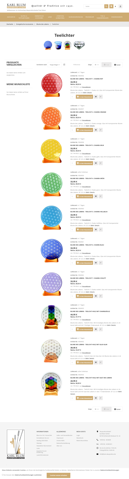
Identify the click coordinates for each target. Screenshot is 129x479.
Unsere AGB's (60, 440)
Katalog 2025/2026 (42, 440)
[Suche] (106, 6)
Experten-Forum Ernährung (41, 451)
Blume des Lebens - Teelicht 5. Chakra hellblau (89, 212)
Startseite (10, 24)
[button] (96, 97)
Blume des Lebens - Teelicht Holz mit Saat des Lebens (91, 378)
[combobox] (94, 6)
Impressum (60, 438)
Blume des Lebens (42, 24)
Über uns (59, 446)
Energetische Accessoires (24, 24)
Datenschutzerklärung (63, 443)
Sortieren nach (42, 64)
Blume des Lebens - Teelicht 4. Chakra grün (87, 178)
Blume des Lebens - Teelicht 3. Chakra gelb (87, 145)
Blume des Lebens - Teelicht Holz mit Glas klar (88, 344)
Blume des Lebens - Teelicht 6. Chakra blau (87, 245)
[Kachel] (117, 64)
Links (38, 448)
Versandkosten (86, 87)
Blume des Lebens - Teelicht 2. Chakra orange (88, 112)
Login (78, 435)
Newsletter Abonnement (44, 446)
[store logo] (16, 6)
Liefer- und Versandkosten (64, 435)
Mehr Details (87, 93)
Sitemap (39, 443)
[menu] (64, 17)
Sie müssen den (23, 475)
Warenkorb (79, 438)
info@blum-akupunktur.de (108, 454)
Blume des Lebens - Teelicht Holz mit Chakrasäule (90, 311)
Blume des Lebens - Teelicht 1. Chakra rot (86, 79)
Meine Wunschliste (82, 440)
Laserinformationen (42, 455)
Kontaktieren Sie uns (43, 438)
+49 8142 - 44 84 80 (105, 440)
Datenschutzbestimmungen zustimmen (28, 475)
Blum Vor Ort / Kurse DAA (44, 435)
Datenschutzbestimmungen (109, 470)
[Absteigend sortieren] (64, 65)
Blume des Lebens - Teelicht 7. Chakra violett (88, 278)
